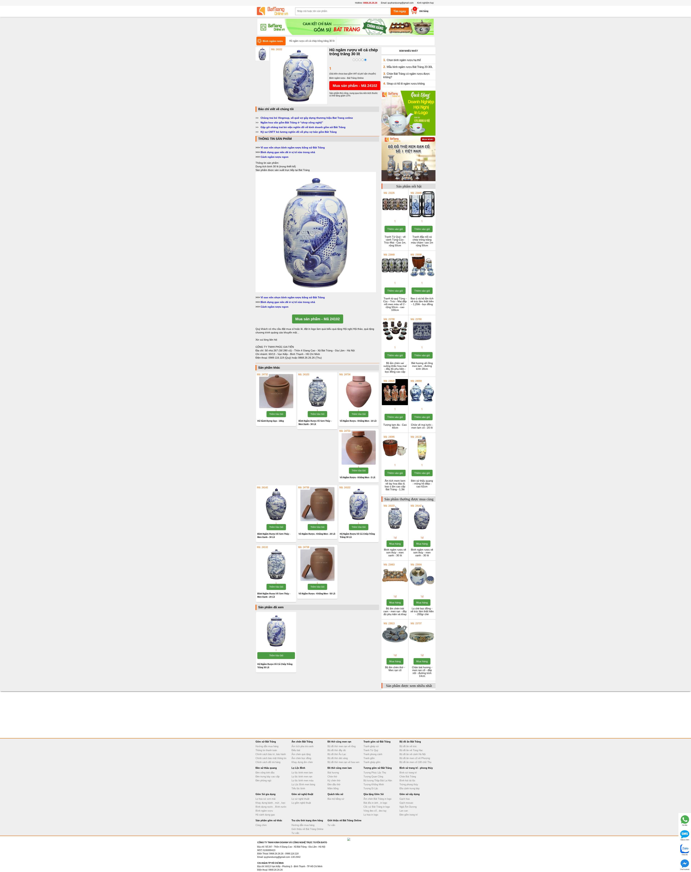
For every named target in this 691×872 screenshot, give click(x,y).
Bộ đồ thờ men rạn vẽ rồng (342, 746)
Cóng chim (261, 825)
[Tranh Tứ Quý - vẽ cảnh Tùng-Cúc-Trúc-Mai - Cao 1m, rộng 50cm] (394, 217)
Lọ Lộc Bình (298, 768)
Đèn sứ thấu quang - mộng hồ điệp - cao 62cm (422, 483)
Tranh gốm (369, 758)
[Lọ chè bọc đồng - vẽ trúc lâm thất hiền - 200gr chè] (421, 588)
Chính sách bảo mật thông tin (271, 758)
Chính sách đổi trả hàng (268, 762)
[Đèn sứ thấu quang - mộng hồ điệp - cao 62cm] (421, 460)
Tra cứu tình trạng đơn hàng (307, 820)
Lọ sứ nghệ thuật (300, 799)
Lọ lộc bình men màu (302, 780)
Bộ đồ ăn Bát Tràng (410, 741)
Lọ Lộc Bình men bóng (303, 784)
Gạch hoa (404, 799)
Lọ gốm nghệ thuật (301, 802)
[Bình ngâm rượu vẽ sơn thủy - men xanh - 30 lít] (317, 391)
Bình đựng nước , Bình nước (271, 806)
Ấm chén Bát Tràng (302, 741)
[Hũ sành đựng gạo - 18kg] (276, 391)
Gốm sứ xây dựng (409, 794)
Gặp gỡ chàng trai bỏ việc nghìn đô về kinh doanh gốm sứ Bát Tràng (303, 127)
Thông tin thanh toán (266, 750)
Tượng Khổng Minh (373, 784)
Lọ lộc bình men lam (302, 772)
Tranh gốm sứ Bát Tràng (376, 741)
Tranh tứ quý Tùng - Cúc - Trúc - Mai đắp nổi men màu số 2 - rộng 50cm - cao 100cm (395, 304)
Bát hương (333, 772)
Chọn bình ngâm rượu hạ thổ (404, 60)
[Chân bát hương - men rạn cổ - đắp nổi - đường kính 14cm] (421, 647)
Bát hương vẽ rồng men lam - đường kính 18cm (422, 366)
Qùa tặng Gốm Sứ (373, 794)
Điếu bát (296, 750)
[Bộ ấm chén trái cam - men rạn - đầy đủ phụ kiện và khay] (394, 588)
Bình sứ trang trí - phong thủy (416, 768)
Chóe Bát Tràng (407, 776)
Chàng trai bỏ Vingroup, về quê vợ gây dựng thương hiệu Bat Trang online (307, 117)
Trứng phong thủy (408, 784)
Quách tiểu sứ (335, 794)
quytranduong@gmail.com (401, 3)
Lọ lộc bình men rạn (302, 776)
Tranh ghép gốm (371, 762)
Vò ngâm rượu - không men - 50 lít (317, 593)
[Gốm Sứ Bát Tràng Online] (275, 11)
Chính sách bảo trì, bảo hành (271, 754)
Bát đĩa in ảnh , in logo (375, 802)
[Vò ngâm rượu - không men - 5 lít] (358, 448)
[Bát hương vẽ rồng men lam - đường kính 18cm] (421, 343)
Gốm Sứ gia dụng (266, 794)
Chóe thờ (332, 776)
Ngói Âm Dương (408, 806)
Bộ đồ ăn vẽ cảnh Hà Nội (412, 754)
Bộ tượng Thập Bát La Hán (377, 780)
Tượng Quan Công (373, 776)
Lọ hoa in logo (370, 814)
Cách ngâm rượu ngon (274, 156)
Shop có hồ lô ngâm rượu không (406, 83)
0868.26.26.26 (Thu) (310, 357)
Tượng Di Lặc (370, 788)
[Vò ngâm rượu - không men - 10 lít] (358, 391)
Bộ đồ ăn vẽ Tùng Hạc (411, 750)
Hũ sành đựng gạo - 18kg (270, 421)
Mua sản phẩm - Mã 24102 (355, 86)
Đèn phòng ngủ (263, 780)
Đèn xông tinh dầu (265, 772)
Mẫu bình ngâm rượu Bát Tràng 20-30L (410, 66)
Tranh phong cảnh (372, 754)
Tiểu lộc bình (298, 788)
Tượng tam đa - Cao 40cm (395, 426)
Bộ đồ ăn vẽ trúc (408, 746)
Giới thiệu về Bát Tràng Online (307, 829)
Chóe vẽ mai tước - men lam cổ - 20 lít (422, 426)
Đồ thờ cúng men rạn (339, 741)
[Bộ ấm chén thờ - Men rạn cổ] (394, 647)
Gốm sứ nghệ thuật (302, 794)
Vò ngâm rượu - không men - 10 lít (358, 421)
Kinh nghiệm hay (425, 3)
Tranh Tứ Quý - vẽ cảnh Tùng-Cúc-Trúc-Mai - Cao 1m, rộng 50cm (395, 241)
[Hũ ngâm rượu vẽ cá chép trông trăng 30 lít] (298, 103)
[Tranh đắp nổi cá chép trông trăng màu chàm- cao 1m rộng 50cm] (421, 217)
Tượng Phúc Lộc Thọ (374, 772)
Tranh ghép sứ (371, 746)
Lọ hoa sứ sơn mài (266, 799)
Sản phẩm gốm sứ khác (269, 820)
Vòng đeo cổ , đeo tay (375, 810)
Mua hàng (395, 543)
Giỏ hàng (423, 11)
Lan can (403, 810)
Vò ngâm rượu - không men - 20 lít (317, 534)
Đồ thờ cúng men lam (340, 768)
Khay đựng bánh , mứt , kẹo (270, 802)
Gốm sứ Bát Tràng (266, 741)
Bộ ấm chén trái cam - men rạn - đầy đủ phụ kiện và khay (395, 611)
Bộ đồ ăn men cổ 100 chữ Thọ (415, 762)
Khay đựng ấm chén (302, 762)
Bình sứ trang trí (408, 772)
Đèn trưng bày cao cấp (267, 776)
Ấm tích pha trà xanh (302, 746)
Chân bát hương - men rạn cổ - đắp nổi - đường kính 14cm (422, 671)
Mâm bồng (333, 788)
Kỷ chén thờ (334, 780)
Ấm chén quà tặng (301, 754)
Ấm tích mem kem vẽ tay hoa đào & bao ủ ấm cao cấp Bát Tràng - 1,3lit (395, 485)
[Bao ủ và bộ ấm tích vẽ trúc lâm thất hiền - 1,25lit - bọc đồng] (421, 278)
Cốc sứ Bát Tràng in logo (376, 806)
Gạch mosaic (406, 802)
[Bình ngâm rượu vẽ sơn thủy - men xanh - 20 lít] (276, 564)
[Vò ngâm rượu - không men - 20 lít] (317, 504)
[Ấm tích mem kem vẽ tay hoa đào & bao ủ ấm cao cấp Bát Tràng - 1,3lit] (394, 460)
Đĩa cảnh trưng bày (409, 788)
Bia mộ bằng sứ (336, 799)
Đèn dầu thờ (334, 784)
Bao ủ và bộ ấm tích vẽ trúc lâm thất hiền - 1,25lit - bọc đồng (422, 301)
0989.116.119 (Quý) (280, 357)
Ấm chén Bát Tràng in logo (377, 799)
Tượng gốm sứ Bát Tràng (377, 768)
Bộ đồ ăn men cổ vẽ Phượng (414, 758)
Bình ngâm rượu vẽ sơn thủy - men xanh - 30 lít (395, 552)
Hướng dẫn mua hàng (267, 746)
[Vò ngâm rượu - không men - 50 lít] (317, 564)
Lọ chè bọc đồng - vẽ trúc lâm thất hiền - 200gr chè (422, 611)
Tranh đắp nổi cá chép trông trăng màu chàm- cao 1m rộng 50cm (422, 241)
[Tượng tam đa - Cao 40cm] (394, 405)
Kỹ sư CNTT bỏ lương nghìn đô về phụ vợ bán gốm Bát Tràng (299, 131)
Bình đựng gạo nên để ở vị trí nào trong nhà (288, 152)
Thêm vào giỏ (276, 414)
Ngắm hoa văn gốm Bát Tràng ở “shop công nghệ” (292, 122)
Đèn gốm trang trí (408, 814)
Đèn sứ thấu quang (266, 768)
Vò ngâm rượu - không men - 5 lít (357, 477)
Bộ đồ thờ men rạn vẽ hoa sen (343, 762)
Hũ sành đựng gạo (265, 814)
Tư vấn (295, 833)
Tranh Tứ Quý (370, 750)
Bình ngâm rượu (264, 810)
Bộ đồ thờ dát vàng (338, 758)
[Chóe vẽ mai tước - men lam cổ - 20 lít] (421, 405)
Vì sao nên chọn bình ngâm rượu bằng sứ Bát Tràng (293, 147)
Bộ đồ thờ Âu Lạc (337, 754)
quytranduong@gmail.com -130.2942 (282, 857)
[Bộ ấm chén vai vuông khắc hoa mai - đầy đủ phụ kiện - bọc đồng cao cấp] (394, 343)
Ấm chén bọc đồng (301, 758)
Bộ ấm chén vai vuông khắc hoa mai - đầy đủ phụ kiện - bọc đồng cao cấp (395, 367)
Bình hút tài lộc (407, 780)
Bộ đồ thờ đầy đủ (337, 750)
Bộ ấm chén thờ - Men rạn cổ (395, 669)
